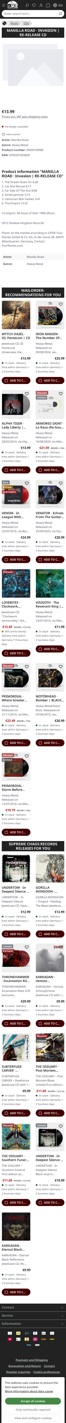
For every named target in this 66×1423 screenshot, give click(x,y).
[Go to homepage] (12, 5)
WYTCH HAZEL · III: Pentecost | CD (16, 336)
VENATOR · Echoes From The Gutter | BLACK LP (50, 515)
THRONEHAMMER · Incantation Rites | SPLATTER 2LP (16, 979)
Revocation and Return (24, 1366)
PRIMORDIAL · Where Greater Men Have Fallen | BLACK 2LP (16, 698)
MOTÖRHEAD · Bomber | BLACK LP (48, 698)
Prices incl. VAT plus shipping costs (25, 117)
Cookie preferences (46, 1372)
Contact (49, 1366)
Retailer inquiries (18, 1372)
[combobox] (29, 13)
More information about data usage (29, 1391)
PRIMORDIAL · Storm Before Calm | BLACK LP (15, 787)
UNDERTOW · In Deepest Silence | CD (15, 889)
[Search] (60, 13)
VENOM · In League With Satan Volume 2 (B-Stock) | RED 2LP (14, 515)
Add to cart (19, 380)
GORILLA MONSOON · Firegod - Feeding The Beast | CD (49, 889)
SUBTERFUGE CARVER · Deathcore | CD (14, 1068)
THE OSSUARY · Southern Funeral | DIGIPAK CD (15, 1158)
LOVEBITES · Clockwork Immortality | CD (15, 604)
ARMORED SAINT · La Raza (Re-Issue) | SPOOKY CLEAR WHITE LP (50, 425)
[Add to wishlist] (26, 304)
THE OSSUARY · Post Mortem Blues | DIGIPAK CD (48, 1068)
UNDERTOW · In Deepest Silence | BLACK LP (49, 1158)
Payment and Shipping (32, 1360)
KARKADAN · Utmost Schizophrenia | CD (48, 979)
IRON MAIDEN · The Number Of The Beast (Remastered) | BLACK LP (47, 336)
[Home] (4, 23)
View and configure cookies (33, 1418)
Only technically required (33, 1410)
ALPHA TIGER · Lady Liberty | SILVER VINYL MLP (16, 425)
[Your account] (41, 5)
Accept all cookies (33, 1401)
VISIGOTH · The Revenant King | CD (48, 604)
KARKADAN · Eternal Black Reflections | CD (14, 1247)
